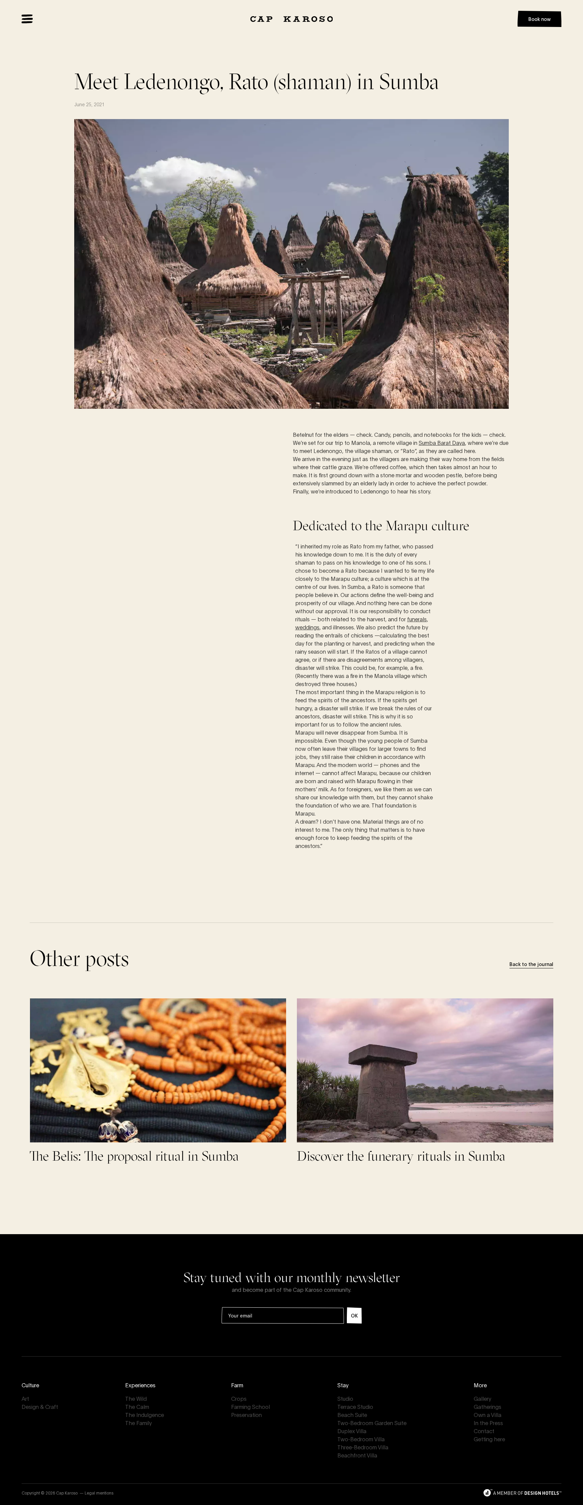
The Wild (136, 1398)
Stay (343, 1384)
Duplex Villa (351, 1430)
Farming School (250, 1406)
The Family (138, 1422)
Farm (237, 1384)
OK (354, 1315)
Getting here (489, 1438)
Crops (239, 1398)
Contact (484, 1430)
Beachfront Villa (357, 1454)
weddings (307, 626)
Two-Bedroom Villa (361, 1438)
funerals (417, 618)
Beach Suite (352, 1414)
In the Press (488, 1422)
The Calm (137, 1406)
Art (25, 1398)
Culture (30, 1384)
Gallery (482, 1398)
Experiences (140, 1384)
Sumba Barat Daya (442, 442)
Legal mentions (99, 1492)
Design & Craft (40, 1406)
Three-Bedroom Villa (362, 1446)
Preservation (246, 1414)
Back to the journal (531, 964)
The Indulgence (144, 1414)
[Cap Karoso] (292, 19)
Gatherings (487, 1406)
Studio (345, 1398)
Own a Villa (487, 1414)
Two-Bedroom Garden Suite (372, 1422)
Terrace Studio (355, 1406)
